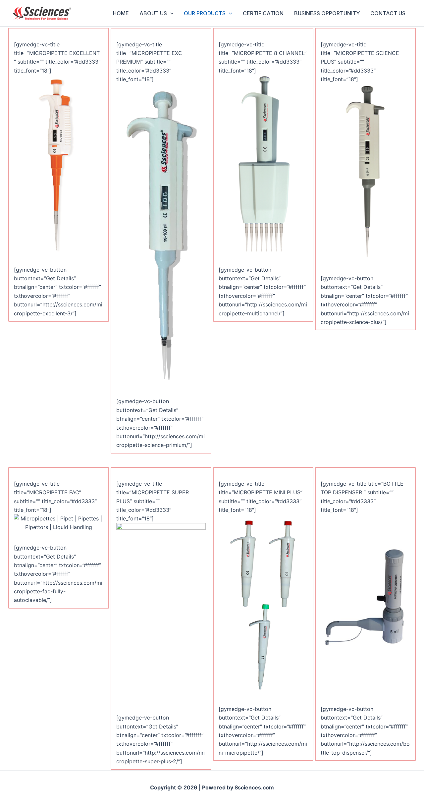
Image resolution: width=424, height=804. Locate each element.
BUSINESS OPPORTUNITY (327, 13)
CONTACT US (387, 13)
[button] (170, 13)
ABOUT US (153, 13)
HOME (121, 13)
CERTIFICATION (263, 13)
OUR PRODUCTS (205, 13)
